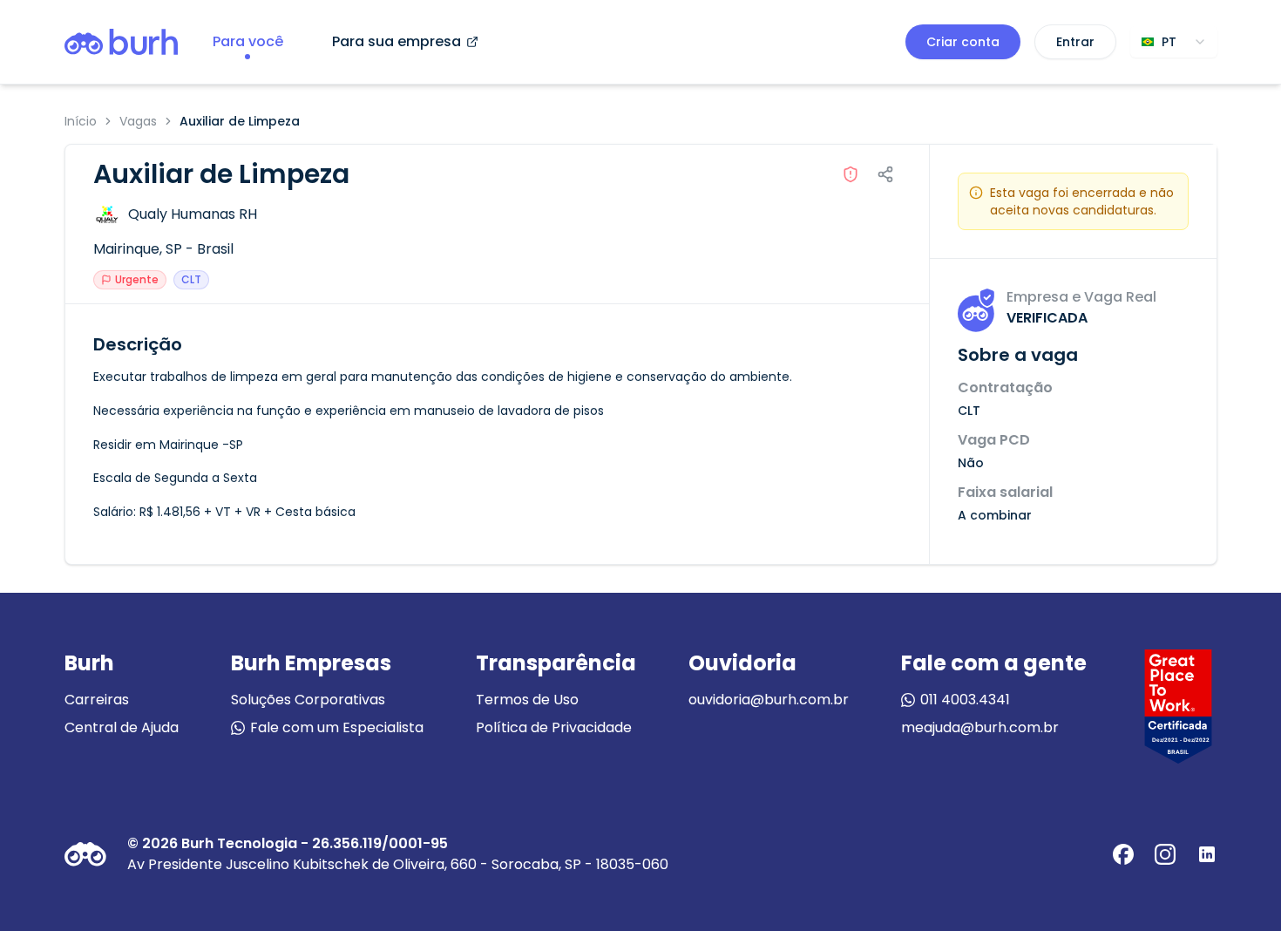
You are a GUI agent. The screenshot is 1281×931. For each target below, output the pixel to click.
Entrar (1075, 42)
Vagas (138, 121)
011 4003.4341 (965, 700)
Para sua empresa (396, 41)
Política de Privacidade (554, 727)
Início (80, 121)
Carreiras (96, 700)
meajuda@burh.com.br (980, 727)
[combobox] (1173, 42)
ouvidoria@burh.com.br (768, 700)
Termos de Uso (527, 700)
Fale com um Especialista (337, 727)
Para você (248, 41)
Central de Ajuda (121, 727)
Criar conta (963, 42)
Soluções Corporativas (308, 700)
